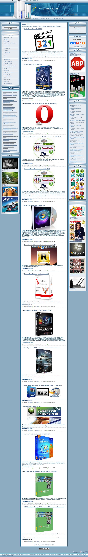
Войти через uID (77, 39)
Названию (35, 26)
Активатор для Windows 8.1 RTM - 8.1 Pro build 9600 (10, 150)
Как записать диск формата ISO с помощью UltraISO (10, 113)
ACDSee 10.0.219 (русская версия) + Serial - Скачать (8, 126)
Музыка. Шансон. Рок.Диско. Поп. (74, 274)
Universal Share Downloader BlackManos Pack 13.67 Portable (42, 136)
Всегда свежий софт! (45, 18)
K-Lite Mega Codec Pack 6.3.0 (33, 29)
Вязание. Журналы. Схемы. (76, 241)
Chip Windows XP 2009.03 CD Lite (34, 205)
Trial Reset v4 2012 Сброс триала (10, 95)
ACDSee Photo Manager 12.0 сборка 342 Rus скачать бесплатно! (44, 507)
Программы (30, 60)
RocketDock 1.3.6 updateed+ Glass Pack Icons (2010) (40, 245)
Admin (37, 60)
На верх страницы (44, 548)
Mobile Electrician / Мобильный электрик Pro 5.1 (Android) (76, 135)
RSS (76, 14)
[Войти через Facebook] (74, 43)
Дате (30, 26)
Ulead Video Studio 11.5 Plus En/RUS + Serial (37, 310)
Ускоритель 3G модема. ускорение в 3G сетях (8, 105)
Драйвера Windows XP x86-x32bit (10, 145)
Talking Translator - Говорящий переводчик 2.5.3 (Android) (76, 150)
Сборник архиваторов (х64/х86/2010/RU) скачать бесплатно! (43, 385)
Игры (3, 212)
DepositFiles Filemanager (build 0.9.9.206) (36, 274)
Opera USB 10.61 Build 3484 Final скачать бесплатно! (40, 103)
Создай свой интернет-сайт (32, 406)
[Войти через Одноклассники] (83, 43)
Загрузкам (52, 26)
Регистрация (55, 18)
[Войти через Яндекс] (77, 43)
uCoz (85, 555)
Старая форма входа (77, 46)
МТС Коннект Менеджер (8, 134)
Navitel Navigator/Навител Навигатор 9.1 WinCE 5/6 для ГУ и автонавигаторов (10, 101)
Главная (36, 18)
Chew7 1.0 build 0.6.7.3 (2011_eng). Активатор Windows (10, 129)
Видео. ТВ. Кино (5, 196)
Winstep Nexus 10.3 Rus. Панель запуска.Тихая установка (42, 347)
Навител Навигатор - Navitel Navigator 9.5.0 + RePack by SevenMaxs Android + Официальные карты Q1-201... (9, 109)
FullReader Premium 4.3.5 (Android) (77, 120)
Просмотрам (58, 26)
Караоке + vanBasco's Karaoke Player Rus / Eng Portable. (9, 143)
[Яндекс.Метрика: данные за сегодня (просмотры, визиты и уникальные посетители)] (76, 552)
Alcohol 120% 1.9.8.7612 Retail (33, 64)
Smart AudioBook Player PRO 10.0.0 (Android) (76, 141)
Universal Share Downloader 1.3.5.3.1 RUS (37, 169)
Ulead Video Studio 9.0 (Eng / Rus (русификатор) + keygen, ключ (10, 132)
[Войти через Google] (80, 43)
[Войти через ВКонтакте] (71, 43)
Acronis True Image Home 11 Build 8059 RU (37, 434)
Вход (62, 18)
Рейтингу (40, 26)
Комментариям (46, 26)
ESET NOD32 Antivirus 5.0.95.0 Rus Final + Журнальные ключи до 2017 (10, 116)
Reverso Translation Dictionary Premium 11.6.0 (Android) (76, 132)
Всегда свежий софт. (74, 256)
